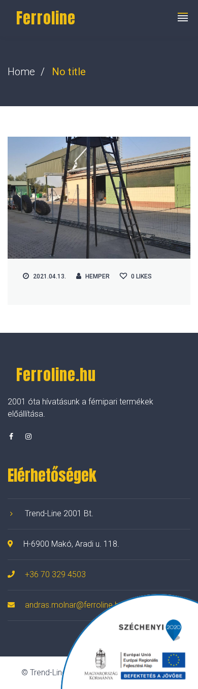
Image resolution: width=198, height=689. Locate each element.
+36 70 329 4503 (55, 574)
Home (21, 72)
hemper (97, 276)
